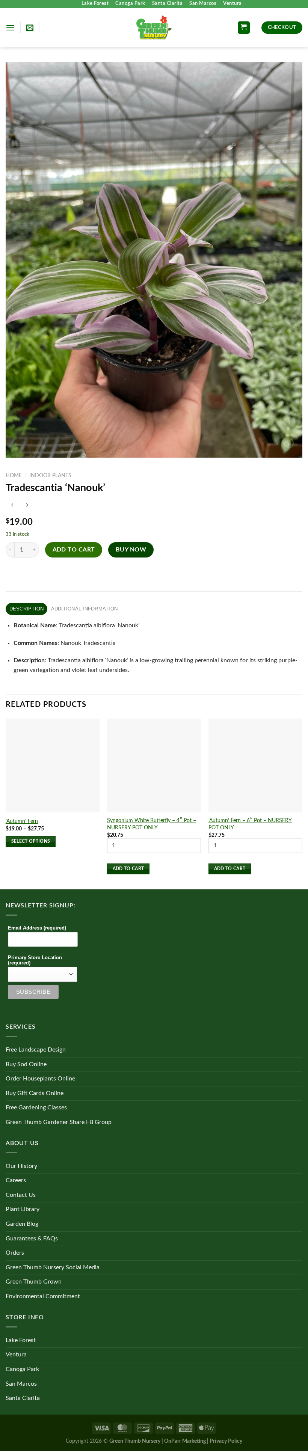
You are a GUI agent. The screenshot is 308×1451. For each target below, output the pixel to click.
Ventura (232, 3)
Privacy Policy (226, 1441)
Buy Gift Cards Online (34, 1093)
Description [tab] (26, 609)
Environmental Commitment (43, 1296)
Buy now (131, 550)
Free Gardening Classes (36, 1107)
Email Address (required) (37, 928)
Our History (21, 1166)
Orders (15, 1253)
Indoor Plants (50, 475)
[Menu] (10, 27)
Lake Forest (95, 3)
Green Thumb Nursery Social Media (53, 1267)
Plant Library (22, 1209)
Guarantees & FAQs (32, 1239)
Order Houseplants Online (40, 1079)
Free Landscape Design (36, 1050)
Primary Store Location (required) (35, 960)
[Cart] (244, 27)
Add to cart (74, 550)
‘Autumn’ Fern (22, 821)
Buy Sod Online (26, 1064)
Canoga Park (130, 3)
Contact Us (21, 1195)
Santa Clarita (167, 3)
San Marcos (202, 3)
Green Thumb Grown (34, 1282)
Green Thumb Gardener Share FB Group (59, 1122)
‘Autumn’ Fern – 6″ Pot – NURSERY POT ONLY (250, 824)
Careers (16, 1180)
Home (14, 475)
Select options (30, 841)
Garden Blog (22, 1224)
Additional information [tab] (84, 609)
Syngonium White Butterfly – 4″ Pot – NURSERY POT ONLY (151, 824)
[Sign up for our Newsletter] (29, 27)
